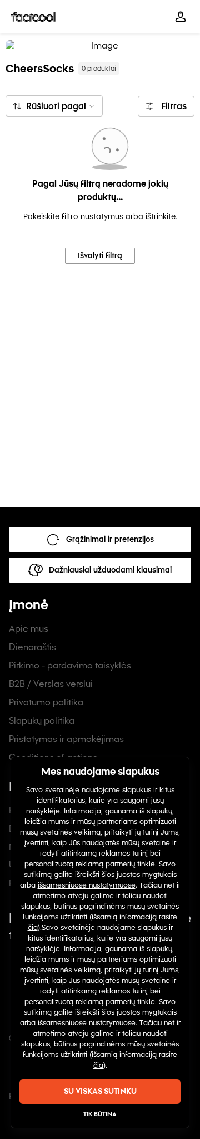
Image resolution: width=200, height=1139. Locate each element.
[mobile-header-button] (180, 16)
